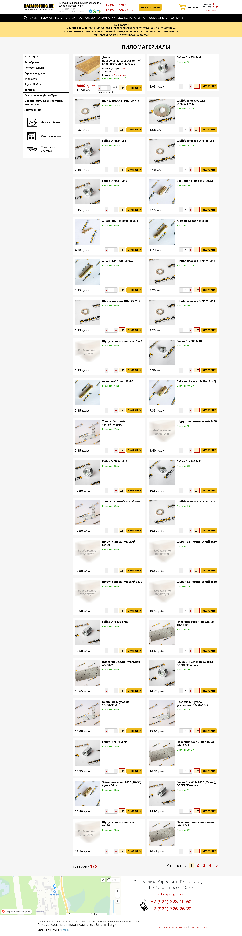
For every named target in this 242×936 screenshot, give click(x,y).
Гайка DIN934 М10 (114, 181)
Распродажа (86, 17)
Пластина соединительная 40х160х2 (195, 823)
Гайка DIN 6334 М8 (115, 622)
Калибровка (32, 62)
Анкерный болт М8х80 (117, 381)
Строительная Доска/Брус (40, 95)
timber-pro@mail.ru (171, 894)
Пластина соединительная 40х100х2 (195, 623)
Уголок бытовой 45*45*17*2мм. (113, 423)
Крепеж (70, 17)
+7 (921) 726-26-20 (119, 9)
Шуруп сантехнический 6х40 (122, 341)
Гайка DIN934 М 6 (189, 57)
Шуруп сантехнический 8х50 (197, 421)
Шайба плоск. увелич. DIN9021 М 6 (192, 102)
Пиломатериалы (50, 17)
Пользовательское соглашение (204, 927)
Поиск (32, 17)
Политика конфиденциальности (172, 927)
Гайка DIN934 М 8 (114, 141)
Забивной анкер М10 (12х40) (196, 381)
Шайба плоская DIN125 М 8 (195, 141)
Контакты (177, 17)
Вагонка (29, 89)
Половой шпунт (34, 67)
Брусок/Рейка (32, 84)
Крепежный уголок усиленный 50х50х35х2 (192, 703)
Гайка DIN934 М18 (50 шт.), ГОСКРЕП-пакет (195, 663)
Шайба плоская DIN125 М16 (196, 501)
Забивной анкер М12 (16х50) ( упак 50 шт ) (121, 783)
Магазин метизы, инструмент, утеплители (43, 102)
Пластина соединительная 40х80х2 (121, 663)
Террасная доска (35, 73)
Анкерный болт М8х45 (117, 261)
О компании (106, 17)
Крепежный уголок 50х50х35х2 (115, 703)
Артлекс (64, 929)
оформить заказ (210, 10)
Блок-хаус (30, 78)
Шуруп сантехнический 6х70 (122, 581)
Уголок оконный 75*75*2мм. (121, 501)
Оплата (139, 17)
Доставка (125, 17)
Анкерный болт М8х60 (192, 221)
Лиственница (32, 110)
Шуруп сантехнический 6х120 (118, 823)
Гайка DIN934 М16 (114, 461)
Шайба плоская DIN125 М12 (121, 301)
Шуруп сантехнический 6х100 (118, 543)
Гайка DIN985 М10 (189, 341)
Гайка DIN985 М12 (189, 461)
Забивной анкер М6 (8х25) (195, 181)
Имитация (31, 56)
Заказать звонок (150, 7)
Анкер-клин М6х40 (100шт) (120, 221)
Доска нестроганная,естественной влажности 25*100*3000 (122, 61)
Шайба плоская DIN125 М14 (196, 301)
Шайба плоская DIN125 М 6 (120, 100)
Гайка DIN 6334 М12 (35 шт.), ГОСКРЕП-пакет (196, 783)
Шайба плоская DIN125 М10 (196, 261)
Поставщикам (157, 17)
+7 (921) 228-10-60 (119, 5)
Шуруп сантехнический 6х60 (197, 541)
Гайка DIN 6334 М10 (115, 742)
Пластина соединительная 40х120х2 (195, 743)
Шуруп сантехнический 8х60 (197, 581)
